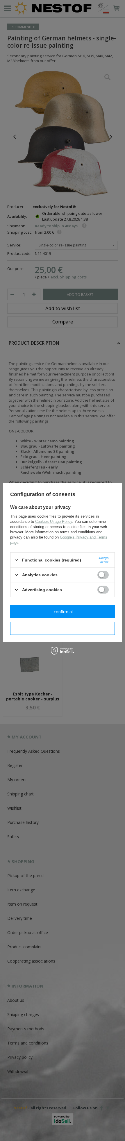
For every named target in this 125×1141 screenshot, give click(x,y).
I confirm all (62, 611)
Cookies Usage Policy (53, 521)
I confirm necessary (62, 628)
